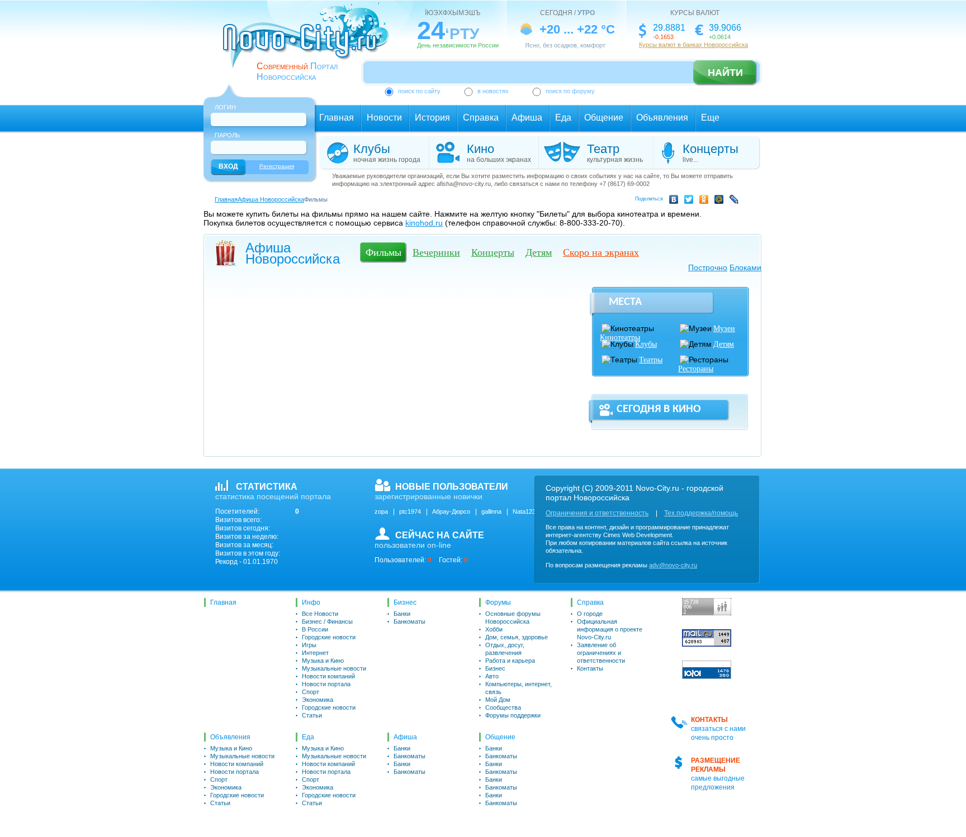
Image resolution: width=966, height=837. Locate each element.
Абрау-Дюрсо (451, 511)
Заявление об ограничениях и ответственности (601, 653)
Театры (650, 360)
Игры (309, 645)
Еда (563, 117)
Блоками (745, 267)
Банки (402, 613)
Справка (481, 117)
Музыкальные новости (334, 668)
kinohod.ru (424, 222)
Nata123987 (529, 511)
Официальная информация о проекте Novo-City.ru (609, 629)
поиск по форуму (570, 91)
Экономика (317, 699)
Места (625, 302)
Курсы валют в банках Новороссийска (693, 44)
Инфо (311, 602)
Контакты (590, 668)
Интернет (315, 652)
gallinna (491, 511)
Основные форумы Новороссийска (513, 617)
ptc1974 (410, 511)
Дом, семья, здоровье (516, 637)
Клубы (646, 344)
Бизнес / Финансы (327, 621)
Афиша (527, 117)
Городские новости (329, 637)
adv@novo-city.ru (673, 565)
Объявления (662, 117)
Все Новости (320, 613)
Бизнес (405, 602)
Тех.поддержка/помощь (701, 513)
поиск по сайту (419, 91)
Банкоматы (409, 621)
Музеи (724, 328)
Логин (225, 107)
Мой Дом (497, 699)
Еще (710, 117)
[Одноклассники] (705, 201)
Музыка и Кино (323, 660)
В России (315, 629)
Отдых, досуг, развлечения (504, 649)
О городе (590, 613)
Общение (603, 117)
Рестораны (695, 369)
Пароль (227, 135)
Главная (336, 117)
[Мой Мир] (720, 201)
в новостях (493, 91)
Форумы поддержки (513, 715)
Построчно (707, 267)
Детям (723, 344)
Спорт (310, 691)
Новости (384, 117)
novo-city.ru (309, 43)
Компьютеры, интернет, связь (518, 688)
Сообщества (503, 707)
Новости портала (326, 684)
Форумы (498, 602)
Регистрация (276, 166)
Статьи (312, 715)
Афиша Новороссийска (271, 199)
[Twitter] (690, 201)
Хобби (494, 629)
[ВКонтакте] (675, 201)
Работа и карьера (510, 660)
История (432, 117)
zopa (381, 511)
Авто (492, 676)
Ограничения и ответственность (597, 513)
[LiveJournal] (736, 201)
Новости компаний (328, 676)
